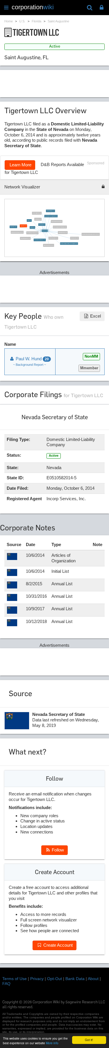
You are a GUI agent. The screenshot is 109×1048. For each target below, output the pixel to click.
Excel (95, 316)
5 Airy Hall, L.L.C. (13, 226)
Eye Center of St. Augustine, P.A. (51, 215)
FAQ (6, 983)
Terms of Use (14, 978)
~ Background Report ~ (29, 364)
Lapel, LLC (29, 220)
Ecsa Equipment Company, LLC (60, 226)
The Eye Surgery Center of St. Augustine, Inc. (69, 243)
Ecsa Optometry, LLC (63, 232)
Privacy (37, 978)
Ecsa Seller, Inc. (42, 224)
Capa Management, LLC (25, 238)
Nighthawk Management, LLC (17, 232)
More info (52, 1043)
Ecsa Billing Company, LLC (32, 232)
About (93, 978)
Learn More (19, 164)
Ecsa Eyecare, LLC (74, 238)
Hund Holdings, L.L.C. (51, 210)
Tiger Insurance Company (57, 221)
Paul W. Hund (44, 230)
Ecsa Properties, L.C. (53, 238)
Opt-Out (54, 978)
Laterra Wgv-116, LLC (37, 213)
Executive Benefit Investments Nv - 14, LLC (90, 234)
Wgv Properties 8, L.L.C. (48, 245)
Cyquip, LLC (32, 227)
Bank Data (75, 978)
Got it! (89, 1040)
